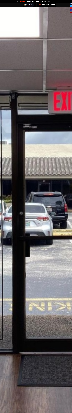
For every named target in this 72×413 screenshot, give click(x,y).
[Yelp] (71, 12)
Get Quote (44, 1)
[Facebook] (71, 3)
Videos (33, 1)
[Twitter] (71, 6)
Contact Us (38, 1)
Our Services (22, 1)
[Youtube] (71, 8)
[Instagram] (71, 10)
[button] (23, 1)
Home (18, 1)
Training (48, 1)
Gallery (28, 1)
